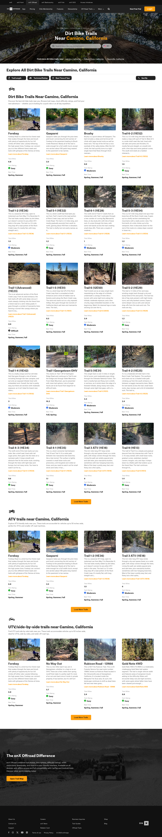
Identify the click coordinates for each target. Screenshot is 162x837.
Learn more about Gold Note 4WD (137, 674)
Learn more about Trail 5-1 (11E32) (62, 221)
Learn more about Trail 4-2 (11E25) (137, 381)
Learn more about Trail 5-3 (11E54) (137, 221)
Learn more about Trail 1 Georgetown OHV (62, 381)
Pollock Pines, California (94, 59)
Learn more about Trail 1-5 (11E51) (62, 301)
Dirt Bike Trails (62, 28)
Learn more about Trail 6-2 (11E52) (137, 144)
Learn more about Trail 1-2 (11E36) (24, 221)
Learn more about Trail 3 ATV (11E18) (100, 458)
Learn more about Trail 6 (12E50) (100, 301)
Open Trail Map (16, 779)
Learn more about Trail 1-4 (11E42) (24, 381)
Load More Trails (81, 502)
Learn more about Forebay (24, 144)
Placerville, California (115, 59)
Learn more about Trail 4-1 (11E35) (62, 458)
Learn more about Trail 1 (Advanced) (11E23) (24, 301)
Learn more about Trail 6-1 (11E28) (100, 221)
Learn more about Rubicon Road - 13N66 (100, 674)
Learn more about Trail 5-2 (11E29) (137, 301)
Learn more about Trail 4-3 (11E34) (24, 458)
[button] (16, 78)
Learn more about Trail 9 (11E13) (137, 458)
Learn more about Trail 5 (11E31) (100, 381)
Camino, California (73, 59)
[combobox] (77, 46)
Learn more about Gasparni (62, 144)
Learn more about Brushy (100, 144)
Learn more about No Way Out (62, 674)
